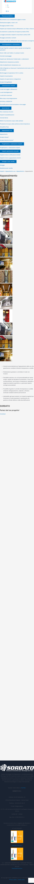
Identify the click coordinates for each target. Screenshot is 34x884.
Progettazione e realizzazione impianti (12, 143)
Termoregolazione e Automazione (11, 44)
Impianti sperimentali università (10, 151)
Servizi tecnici (5, 108)
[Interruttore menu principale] (7, 11)
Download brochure (17, 868)
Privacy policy (13, 879)
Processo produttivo (7, 16)
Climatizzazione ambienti (8, 85)
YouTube (23, 787)
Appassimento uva (7, 130)
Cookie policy (21, 879)
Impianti (2, 171)
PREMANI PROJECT (17, 845)
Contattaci (3, 414)
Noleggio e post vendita (8, 161)
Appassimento (20, 171)
